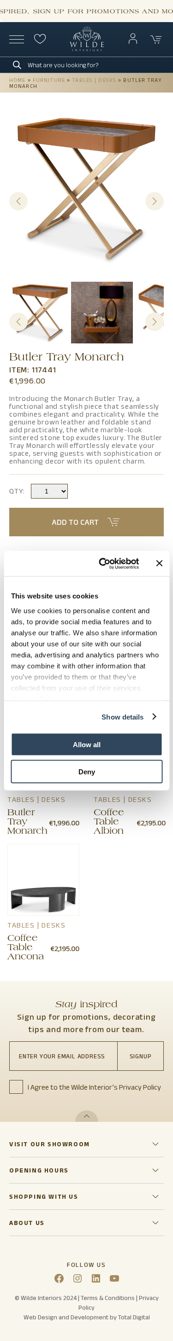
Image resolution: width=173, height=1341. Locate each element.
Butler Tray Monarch (27, 822)
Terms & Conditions (108, 1297)
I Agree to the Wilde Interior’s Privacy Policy (94, 1087)
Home (17, 80)
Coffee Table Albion (109, 822)
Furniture (49, 80)
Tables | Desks (94, 80)
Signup (141, 1056)
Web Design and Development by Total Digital (87, 1317)
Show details (122, 716)
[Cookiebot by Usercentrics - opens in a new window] (103, 563)
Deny (86, 771)
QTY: (17, 491)
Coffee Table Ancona (25, 948)
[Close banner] (159, 563)
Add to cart (75, 522)
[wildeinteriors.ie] (86, 49)
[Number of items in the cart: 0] (156, 39)
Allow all (87, 745)
